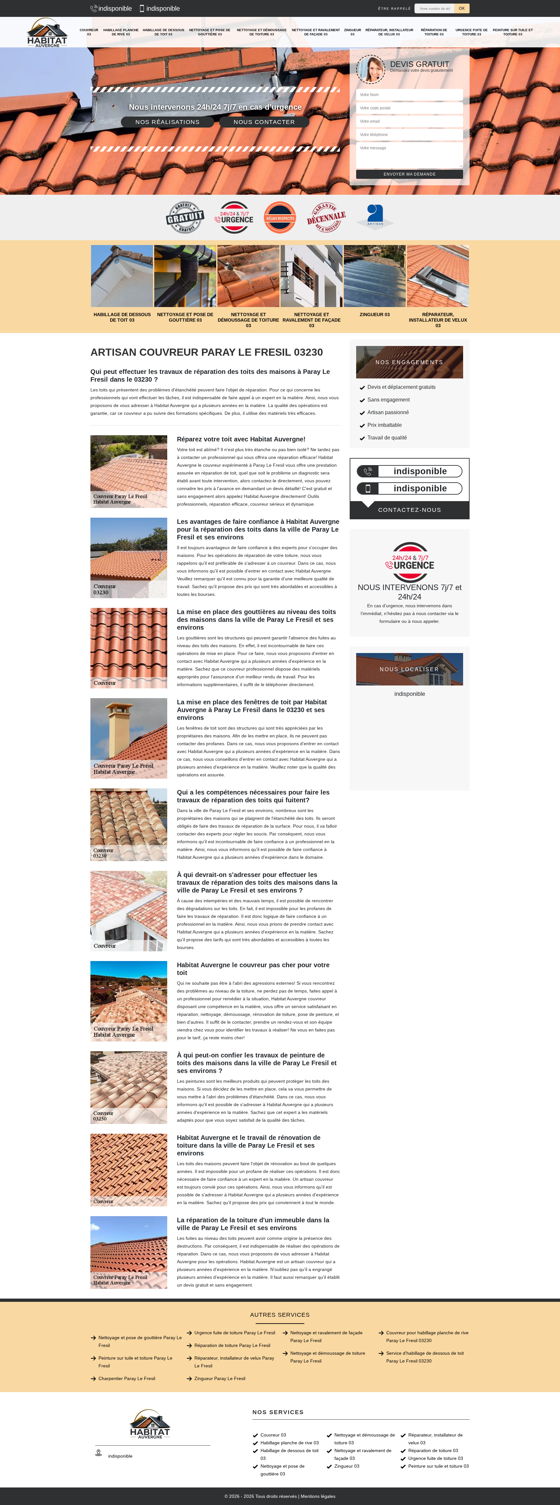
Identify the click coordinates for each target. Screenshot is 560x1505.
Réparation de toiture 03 (434, 32)
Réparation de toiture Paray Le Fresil (232, 1345)
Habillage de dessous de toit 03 (163, 32)
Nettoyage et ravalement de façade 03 (316, 32)
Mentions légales (318, 1496)
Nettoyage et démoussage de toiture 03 (262, 32)
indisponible (115, 8)
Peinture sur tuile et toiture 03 (513, 32)
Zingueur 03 (352, 32)
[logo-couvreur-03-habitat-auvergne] (48, 32)
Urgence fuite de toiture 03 (472, 32)
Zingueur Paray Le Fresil (219, 1378)
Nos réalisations (167, 122)
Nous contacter (264, 122)
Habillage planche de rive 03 (121, 32)
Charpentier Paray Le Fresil (127, 1378)
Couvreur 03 (89, 32)
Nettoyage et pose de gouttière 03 (209, 32)
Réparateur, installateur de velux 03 (389, 32)
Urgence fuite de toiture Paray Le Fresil (234, 1332)
